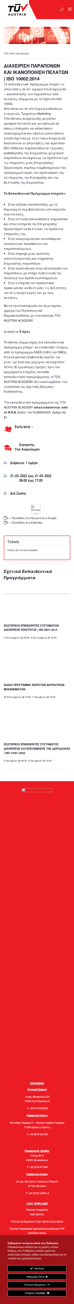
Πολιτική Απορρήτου (37, 1210)
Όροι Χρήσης (37, 1214)
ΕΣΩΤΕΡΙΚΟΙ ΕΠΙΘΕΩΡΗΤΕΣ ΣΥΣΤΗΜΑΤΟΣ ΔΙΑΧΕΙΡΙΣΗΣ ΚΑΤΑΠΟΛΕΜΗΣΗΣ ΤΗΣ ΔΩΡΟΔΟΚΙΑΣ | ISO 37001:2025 (37, 748)
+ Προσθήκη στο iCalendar (26, 522)
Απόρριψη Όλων (36, 1276)
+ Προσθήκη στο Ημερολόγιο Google (33, 518)
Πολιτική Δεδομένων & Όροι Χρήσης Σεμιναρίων (37, 1221)
